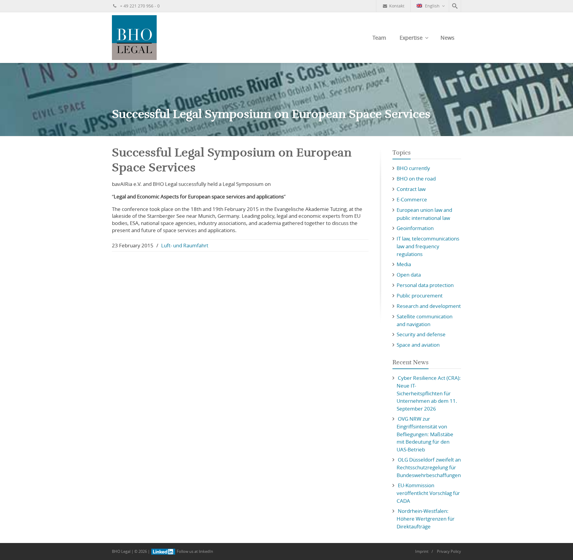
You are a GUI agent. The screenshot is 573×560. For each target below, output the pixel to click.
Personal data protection (425, 285)
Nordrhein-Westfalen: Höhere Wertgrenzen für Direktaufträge (426, 518)
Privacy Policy (449, 551)
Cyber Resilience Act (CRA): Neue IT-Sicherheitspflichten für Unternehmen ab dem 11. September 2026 (429, 393)
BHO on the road (416, 178)
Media (404, 264)
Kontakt (396, 6)
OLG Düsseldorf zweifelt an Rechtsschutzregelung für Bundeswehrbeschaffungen (429, 467)
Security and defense (421, 334)
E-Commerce (412, 199)
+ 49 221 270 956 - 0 (139, 6)
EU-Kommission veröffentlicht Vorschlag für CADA (428, 493)
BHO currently (413, 168)
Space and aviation (418, 344)
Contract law (411, 189)
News (447, 37)
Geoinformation (415, 228)
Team (379, 37)
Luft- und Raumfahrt (184, 245)
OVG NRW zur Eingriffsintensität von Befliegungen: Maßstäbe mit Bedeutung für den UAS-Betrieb (425, 434)
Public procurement (420, 295)
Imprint (422, 551)
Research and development (429, 306)
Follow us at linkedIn (194, 551)
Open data (409, 274)
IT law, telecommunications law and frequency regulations (428, 246)
